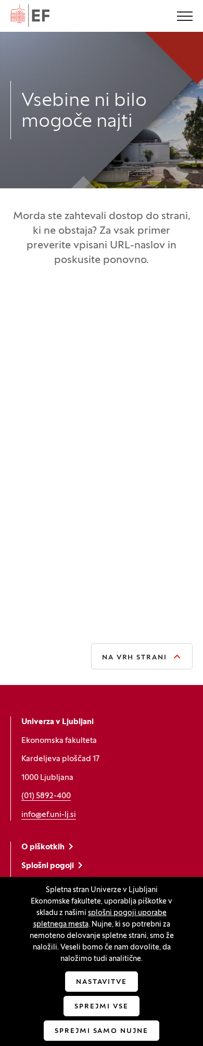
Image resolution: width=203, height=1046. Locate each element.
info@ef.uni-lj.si (48, 815)
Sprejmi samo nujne (101, 1031)
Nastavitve (102, 982)
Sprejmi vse (101, 1007)
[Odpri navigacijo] (185, 17)
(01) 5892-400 (46, 796)
